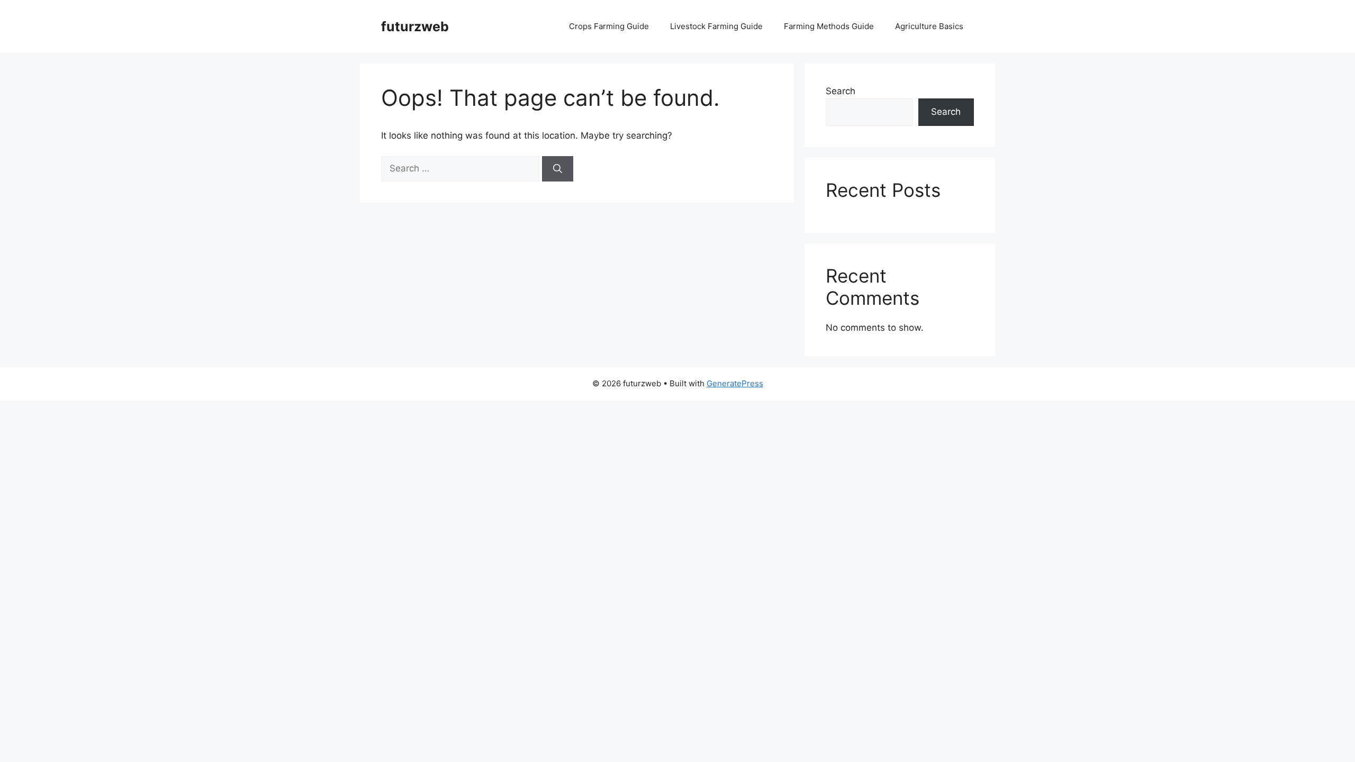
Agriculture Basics (929, 26)
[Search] (557, 169)
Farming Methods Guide (829, 26)
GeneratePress (735, 383)
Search (840, 91)
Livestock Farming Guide (716, 26)
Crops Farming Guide (609, 26)
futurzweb (415, 26)
